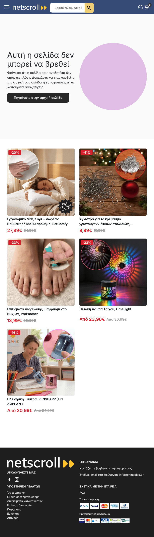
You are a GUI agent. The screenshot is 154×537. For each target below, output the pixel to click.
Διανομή (12, 517)
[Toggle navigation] (7, 7)
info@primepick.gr (131, 474)
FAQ (82, 492)
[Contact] (140, 7)
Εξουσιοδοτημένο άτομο (23, 496)
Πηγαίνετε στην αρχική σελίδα (38, 98)
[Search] (89, 8)
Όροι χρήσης (16, 492)
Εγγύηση (13, 513)
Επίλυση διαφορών (19, 505)
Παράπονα (14, 509)
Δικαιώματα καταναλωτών (25, 501)
